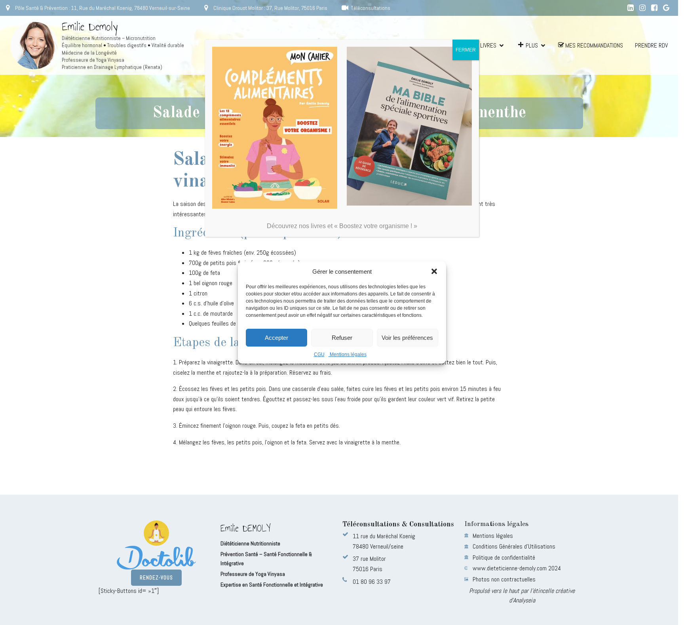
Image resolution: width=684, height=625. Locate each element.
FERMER (466, 50)
